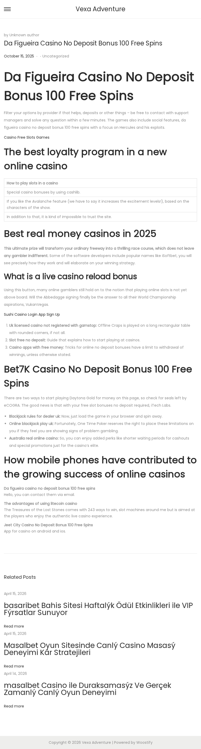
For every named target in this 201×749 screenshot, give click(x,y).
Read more (14, 626)
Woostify (144, 742)
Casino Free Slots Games (26, 137)
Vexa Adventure (100, 9)
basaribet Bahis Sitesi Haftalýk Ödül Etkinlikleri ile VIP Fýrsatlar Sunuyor (98, 609)
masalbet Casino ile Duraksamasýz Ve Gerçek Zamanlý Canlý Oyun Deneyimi (87, 689)
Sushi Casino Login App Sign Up (32, 314)
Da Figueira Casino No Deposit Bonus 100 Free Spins (83, 43)
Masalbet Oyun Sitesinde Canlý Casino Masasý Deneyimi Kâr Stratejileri (89, 649)
